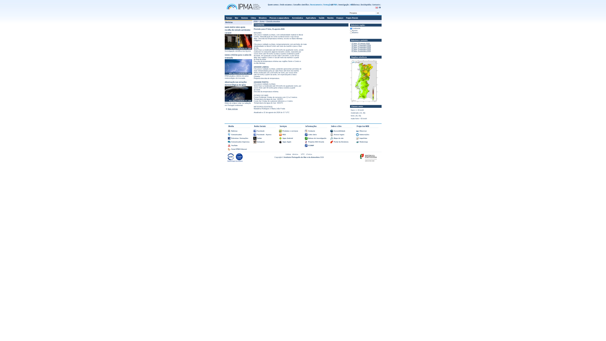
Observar (363, 131)
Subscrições (364, 134)
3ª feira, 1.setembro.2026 (361, 45)
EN (380, 7)
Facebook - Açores (264, 134)
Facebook (260, 131)
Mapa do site (339, 138)
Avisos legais (339, 134)
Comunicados (236, 134)
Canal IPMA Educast (239, 149)
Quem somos (273, 4)
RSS (284, 134)
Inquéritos (363, 138)
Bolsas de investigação (317, 138)
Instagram (261, 142)
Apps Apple (286, 142)
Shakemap (363, 142)
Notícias (234, 131)
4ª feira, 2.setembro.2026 (361, 47)
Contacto (376, 4)
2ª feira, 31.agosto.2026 (361, 43)
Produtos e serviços (290, 131)
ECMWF (311, 145)
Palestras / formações (239, 138)
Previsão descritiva (273, 21)
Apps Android (287, 138)
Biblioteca (354, 4)
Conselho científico (301, 4)
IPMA (256, 21)
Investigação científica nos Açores (238, 51)
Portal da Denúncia (341, 142)
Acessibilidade (339, 131)
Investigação (343, 4)
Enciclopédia (366, 4)
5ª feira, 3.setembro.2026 (361, 49)
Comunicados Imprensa (240, 142)
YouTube (234, 145)
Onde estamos (286, 4)
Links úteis (312, 134)
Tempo (262, 21)
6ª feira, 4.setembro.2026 (361, 51)
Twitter (259, 138)
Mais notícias (233, 109)
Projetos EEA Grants (316, 142)
